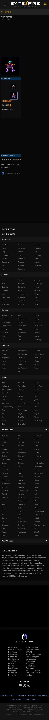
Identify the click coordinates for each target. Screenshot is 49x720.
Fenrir (36, 470)
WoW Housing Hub (33, 654)
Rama (20, 515)
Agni (20, 435)
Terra (36, 301)
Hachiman (22, 326)
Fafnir (20, 290)
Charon (37, 459)
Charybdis (38, 319)
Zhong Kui (22, 424)
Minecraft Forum (32, 650)
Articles (34, 699)
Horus (20, 480)
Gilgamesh (38, 473)
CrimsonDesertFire (33, 673)
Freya (36, 393)
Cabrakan (21, 456)
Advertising (32, 695)
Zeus (36, 535)
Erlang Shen (39, 354)
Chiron (20, 322)
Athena (37, 280)
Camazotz (22, 248)
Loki (35, 494)
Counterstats (13, 654)
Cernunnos (22, 319)
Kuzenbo (21, 297)
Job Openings (43, 695)
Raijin (20, 413)
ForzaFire (12, 670)
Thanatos (21, 525)
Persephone (22, 410)
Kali (35, 490)
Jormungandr (23, 490)
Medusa (37, 332)
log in (12, 165)
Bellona (37, 350)
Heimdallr (38, 326)
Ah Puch (37, 435)
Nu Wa (36, 504)
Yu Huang (38, 420)
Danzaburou (39, 466)
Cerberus (38, 456)
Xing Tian (37, 532)
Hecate (37, 477)
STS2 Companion (33, 670)
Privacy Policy (21, 695)
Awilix (36, 449)
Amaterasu (22, 439)
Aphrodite (22, 442)
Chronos (21, 463)
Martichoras (22, 332)
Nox (19, 407)
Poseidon (21, 511)
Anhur (36, 439)
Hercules (37, 357)
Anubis (37, 382)
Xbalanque (22, 532)
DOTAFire (12, 664)
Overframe (30, 668)
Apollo (36, 442)
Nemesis (21, 504)
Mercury (21, 497)
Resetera (11, 666)
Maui (36, 297)
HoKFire (29, 675)
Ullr (35, 528)
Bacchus (21, 283)
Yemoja (21, 304)
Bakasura (38, 245)
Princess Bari (39, 511)
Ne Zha (37, 501)
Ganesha (37, 290)
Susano (37, 521)
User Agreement (7, 695)
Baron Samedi (23, 452)
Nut (19, 336)
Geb (19, 473)
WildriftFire (12, 657)
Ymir (20, 535)
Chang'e (21, 389)
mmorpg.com (31, 659)
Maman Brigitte (24, 403)
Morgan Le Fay (23, 501)
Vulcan (20, 420)
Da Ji (20, 466)
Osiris (36, 508)
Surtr (36, 368)
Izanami (21, 487)
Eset (19, 470)
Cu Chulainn (39, 463)
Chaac (20, 459)
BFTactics (12, 675)
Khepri (36, 294)
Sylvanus (21, 301)
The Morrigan (39, 525)
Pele (36, 258)
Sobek (36, 518)
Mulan (36, 361)
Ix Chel (20, 400)
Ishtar (36, 483)
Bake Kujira (38, 283)
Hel (35, 396)
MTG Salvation (32, 648)
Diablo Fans (30, 666)
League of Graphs (15, 650)
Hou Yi (36, 480)
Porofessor (12, 652)
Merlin (36, 497)
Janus (36, 487)
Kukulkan (21, 494)
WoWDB (29, 652)
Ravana (21, 262)
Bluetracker (30, 661)
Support (27, 699)
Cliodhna (37, 248)
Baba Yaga (38, 386)
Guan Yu (21, 357)
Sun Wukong (22, 521)
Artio (36, 446)
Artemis (21, 446)
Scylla (20, 518)
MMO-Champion (32, 657)
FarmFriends (13, 668)
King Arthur (22, 361)
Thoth (36, 417)
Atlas (20, 449)
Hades (20, 477)
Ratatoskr (38, 515)
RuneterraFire (13, 659)
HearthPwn (30, 664)
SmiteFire (12, 661)
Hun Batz (21, 483)
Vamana (21, 371)
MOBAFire (12, 648)
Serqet (36, 262)
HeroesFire (12, 673)
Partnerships (17, 699)
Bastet (36, 452)
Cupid (36, 322)
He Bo (20, 396)
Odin (20, 508)
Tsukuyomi (22, 528)
